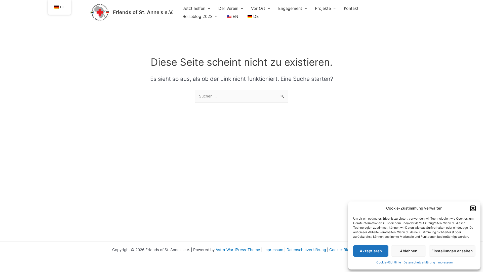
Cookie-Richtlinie (388, 262)
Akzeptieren (371, 251)
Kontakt (351, 8)
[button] (472, 208)
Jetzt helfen (194, 8)
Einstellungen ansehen (452, 251)
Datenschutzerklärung (419, 262)
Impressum (445, 262)
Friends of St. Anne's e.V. (143, 12)
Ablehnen (408, 251)
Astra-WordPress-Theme (238, 249)
